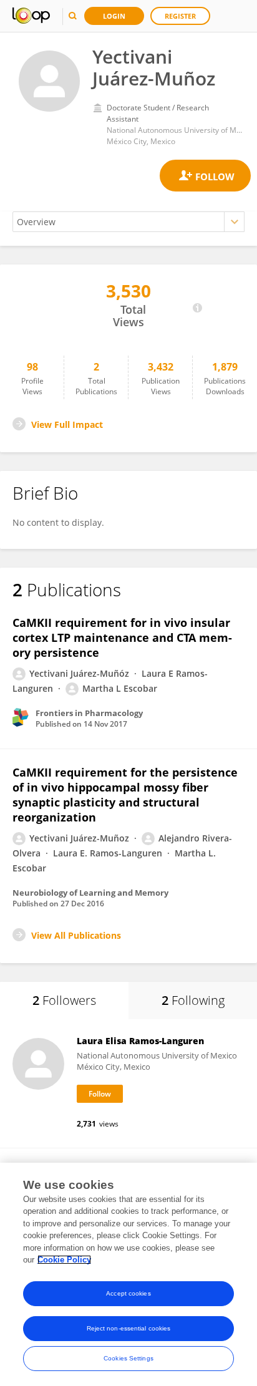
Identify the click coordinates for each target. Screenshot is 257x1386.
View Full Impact (67, 424)
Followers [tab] (64, 1000)
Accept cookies (128, 1293)
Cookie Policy (64, 1259)
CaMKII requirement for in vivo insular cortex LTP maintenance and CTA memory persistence (122, 637)
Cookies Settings (128, 1358)
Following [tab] (193, 1000)
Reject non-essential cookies (129, 1328)
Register (180, 16)
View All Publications (76, 935)
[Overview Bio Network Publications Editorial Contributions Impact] (128, 221)
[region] (128, 1274)
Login (114, 16)
